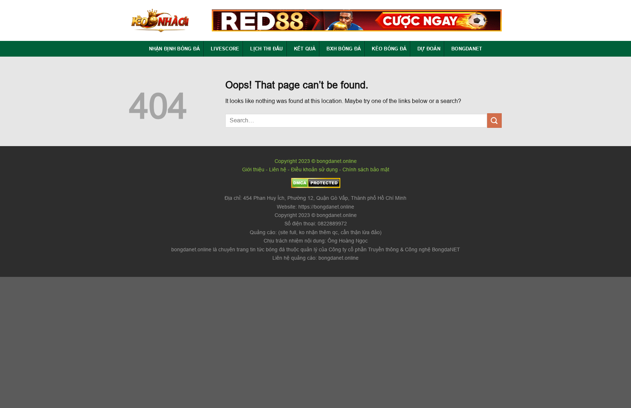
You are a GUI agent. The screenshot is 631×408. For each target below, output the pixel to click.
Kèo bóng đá (389, 49)
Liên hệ (277, 169)
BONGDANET (466, 49)
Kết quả (305, 49)
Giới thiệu (253, 169)
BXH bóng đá (343, 49)
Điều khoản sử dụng (314, 169)
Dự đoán (428, 49)
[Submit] (494, 120)
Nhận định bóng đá (174, 49)
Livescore (225, 49)
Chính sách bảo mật (366, 169)
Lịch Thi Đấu (266, 49)
